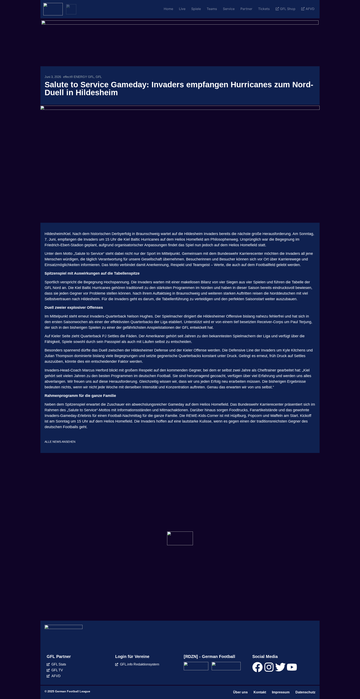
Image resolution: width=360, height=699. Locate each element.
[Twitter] (280, 667)
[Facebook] (257, 667)
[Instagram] (269, 667)
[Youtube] (292, 667)
